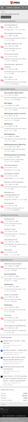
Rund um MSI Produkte (8, 89)
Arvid (13, 322)
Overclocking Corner (10, 239)
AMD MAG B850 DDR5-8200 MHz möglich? (14, 149)
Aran (13, 332)
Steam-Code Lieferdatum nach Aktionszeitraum (15, 330)
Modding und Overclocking (9, 215)
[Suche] (26, 7)
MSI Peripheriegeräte (10, 165)
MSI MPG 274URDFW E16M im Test (12, 48)
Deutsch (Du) (14, 418)
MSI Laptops (8, 103)
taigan (13, 50)
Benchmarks (8, 250)
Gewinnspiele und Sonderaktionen (15, 325)
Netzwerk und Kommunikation (13, 182)
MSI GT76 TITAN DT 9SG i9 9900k (12, 299)
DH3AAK (14, 246)
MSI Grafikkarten (9, 134)
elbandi (13, 151)
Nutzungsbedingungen (21, 415)
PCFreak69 (16, 120)
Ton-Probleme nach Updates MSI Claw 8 (14, 208)
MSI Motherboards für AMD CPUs (15, 144)
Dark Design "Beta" (9, 29)
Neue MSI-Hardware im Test (13, 44)
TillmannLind (14, 60)
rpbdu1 (13, 236)
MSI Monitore (8, 124)
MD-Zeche (14, 301)
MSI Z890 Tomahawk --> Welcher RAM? (14, 159)
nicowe (13, 140)
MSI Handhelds (9, 203)
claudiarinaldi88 (16, 210)
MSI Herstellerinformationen (13, 33)
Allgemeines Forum (7, 260)
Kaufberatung (8, 284)
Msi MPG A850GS (8, 178)
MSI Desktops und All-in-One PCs (15, 113)
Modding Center (9, 219)
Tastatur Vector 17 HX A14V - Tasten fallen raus (15, 108)
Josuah (25, 400)
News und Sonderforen (8, 21)
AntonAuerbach (15, 83)
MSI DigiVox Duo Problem (10, 199)
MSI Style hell (5, 418)
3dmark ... (6, 254)
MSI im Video (8, 77)
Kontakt (3, 415)
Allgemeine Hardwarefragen (13, 264)
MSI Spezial (7, 315)
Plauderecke (8, 305)
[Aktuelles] (23, 7)
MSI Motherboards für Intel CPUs (14, 155)
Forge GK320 (7, 170)
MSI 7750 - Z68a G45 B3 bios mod (12, 223)
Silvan (22, 178)
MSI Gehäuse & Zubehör (11, 173)
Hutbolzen (15, 109)
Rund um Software (10, 274)
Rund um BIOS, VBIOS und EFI (13, 93)
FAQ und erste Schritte (11, 54)
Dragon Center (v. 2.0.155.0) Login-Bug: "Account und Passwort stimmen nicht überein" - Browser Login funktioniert (15, 378)
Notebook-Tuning (9, 229)
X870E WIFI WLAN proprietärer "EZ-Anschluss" (15, 186)
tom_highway (17, 99)
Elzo (19, 170)
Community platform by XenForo (13, 421)
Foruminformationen (10, 25)
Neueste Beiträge (6, 337)
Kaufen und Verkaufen (11, 295)
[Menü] (2, 7)
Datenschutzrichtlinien (10, 415)
